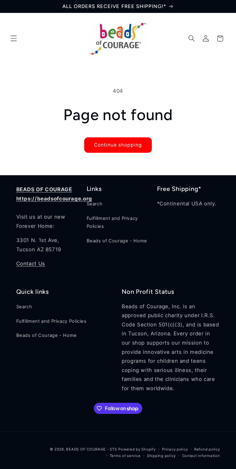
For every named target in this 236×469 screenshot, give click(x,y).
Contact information (201, 456)
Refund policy (207, 449)
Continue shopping (118, 145)
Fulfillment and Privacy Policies (112, 222)
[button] (13, 38)
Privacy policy (175, 449)
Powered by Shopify (136, 449)
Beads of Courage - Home (117, 241)
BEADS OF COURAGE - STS (91, 449)
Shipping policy (161, 456)
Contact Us (30, 264)
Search (95, 204)
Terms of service (125, 456)
